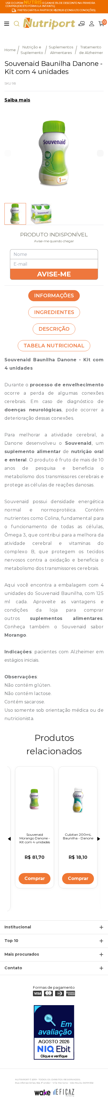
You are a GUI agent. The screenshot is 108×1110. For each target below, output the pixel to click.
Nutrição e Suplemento (31, 50)
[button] (100, 153)
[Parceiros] (81, 23)
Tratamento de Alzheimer (91, 50)
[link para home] (49, 23)
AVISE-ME (54, 274)
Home (10, 50)
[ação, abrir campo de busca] (16, 23)
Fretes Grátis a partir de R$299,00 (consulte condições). (56, 10)
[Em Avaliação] (54, 1032)
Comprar (32, 878)
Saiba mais (17, 100)
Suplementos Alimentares (61, 50)
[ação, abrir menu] (6, 23)
